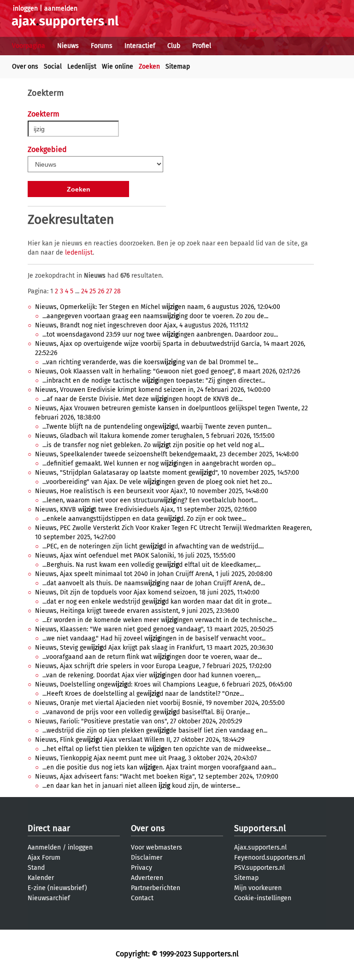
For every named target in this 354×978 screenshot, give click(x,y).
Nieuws (68, 46)
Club (173, 46)
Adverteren (147, 878)
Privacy (141, 868)
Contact (142, 898)
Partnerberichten (155, 888)
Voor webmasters (156, 847)
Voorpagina (28, 46)
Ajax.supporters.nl (260, 847)
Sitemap (177, 66)
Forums (101, 46)
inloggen (25, 8)
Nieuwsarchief (49, 898)
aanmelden (60, 8)
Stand (36, 868)
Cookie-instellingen (262, 898)
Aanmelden (44, 847)
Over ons (25, 66)
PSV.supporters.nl (259, 868)
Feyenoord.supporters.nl (269, 858)
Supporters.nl (260, 828)
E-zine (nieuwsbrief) (57, 888)
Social (53, 66)
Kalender (41, 878)
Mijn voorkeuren (258, 888)
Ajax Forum (44, 858)
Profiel (201, 46)
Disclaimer (146, 858)
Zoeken (149, 66)
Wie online (117, 66)
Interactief (139, 46)
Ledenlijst (81, 66)
